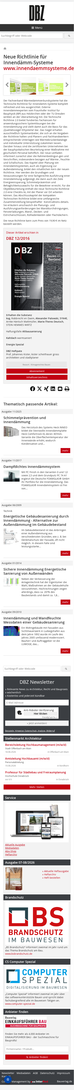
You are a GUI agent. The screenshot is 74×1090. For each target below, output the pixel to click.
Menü (38, 28)
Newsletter (8, 1073)
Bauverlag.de (64, 1081)
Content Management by (16, 1081)
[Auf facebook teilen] (32, 390)
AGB (35, 1073)
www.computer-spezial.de (20, 1003)
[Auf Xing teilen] (46, 390)
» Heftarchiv (49, 874)
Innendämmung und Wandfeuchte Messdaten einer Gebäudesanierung (34, 620)
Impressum (63, 1073)
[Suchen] (69, 35)
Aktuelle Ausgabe (15, 844)
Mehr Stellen (37, 787)
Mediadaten (12, 848)
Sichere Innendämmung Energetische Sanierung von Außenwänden (34, 571)
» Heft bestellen (51, 877)
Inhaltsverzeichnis (36, 377)
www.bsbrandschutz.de (18, 953)
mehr (65, 450)
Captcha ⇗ (49, 717)
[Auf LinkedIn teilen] (53, 390)
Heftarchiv (11, 854)
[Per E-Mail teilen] (60, 388)
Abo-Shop (10, 851)
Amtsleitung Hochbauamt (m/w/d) (27, 758)
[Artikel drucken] (67, 388)
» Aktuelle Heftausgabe (55, 871)
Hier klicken (40, 713)
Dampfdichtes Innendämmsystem (31, 466)
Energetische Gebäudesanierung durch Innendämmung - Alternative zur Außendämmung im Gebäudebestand (36, 520)
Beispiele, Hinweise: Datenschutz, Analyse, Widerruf (30, 730)
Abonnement (37, 371)
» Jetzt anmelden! (37, 723)
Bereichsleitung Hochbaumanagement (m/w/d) (35, 745)
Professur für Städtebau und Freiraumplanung (35, 772)
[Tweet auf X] (39, 390)
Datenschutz (47, 1073)
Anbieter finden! (38, 1057)
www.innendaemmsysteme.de (38, 68)
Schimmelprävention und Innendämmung (24, 419)
